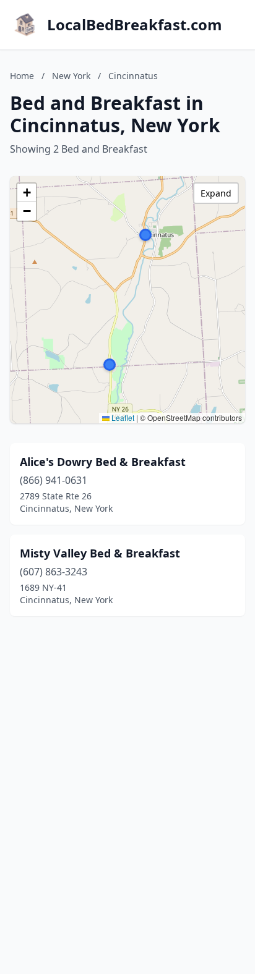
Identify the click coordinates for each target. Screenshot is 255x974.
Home (22, 76)
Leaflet (122, 417)
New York (71, 76)
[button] (145, 235)
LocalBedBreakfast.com (134, 25)
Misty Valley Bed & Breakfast (100, 553)
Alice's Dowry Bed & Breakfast (103, 461)
